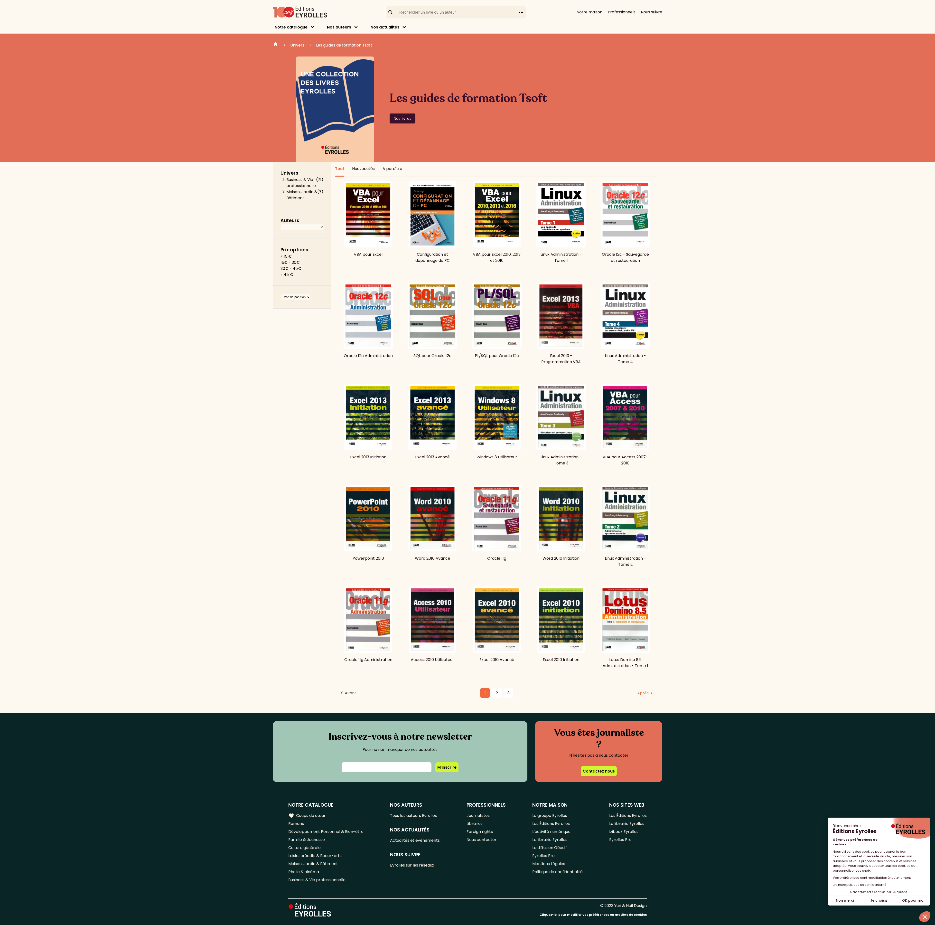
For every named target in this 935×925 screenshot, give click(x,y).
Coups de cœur (307, 816)
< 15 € (286, 256)
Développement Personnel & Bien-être (326, 831)
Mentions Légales (548, 864)
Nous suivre (651, 12)
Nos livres (402, 118)
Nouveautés (363, 168)
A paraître (392, 168)
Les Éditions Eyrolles (551, 823)
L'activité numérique (551, 831)
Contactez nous (599, 771)
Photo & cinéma (303, 872)
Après (643, 693)
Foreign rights (480, 831)
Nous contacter (481, 839)
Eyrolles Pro (543, 856)
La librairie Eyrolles (549, 839)
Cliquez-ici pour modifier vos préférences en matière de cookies (593, 915)
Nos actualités (385, 27)
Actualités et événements (415, 840)
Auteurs (289, 220)
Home (276, 45)
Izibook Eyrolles (623, 831)
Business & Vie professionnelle (301, 183)
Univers (297, 45)
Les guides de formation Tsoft (344, 45)
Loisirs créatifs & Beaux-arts (315, 856)
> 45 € (286, 274)
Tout (339, 168)
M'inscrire (447, 767)
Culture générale (304, 847)
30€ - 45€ (290, 268)
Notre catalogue (291, 27)
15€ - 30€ (290, 262)
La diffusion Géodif (549, 847)
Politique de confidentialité (557, 872)
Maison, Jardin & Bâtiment (301, 195)
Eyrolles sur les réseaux (412, 865)
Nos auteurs (339, 27)
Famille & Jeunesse (306, 839)
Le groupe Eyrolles (549, 815)
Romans (296, 823)
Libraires (475, 823)
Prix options (294, 249)
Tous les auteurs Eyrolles (413, 815)
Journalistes (478, 815)
